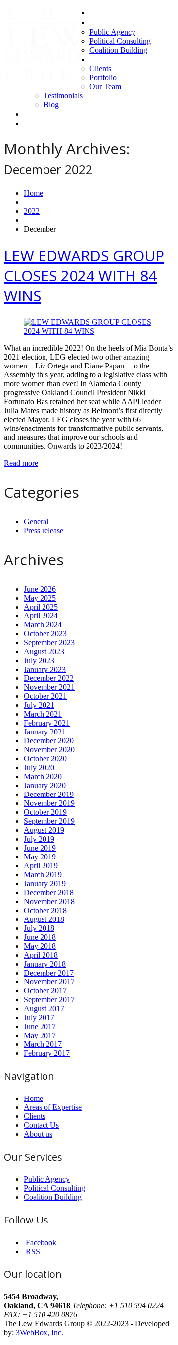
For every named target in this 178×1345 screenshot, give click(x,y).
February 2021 (47, 723)
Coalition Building (118, 50)
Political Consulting (120, 41)
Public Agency (112, 32)
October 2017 (45, 990)
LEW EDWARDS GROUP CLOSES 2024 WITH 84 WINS (84, 275)
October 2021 (45, 696)
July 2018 (39, 928)
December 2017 (49, 973)
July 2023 (39, 660)
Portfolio (103, 77)
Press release (43, 530)
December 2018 (49, 892)
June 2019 (40, 848)
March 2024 (43, 624)
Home (99, 12)
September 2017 (49, 999)
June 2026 (40, 589)
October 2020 (45, 758)
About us (103, 59)
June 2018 (40, 937)
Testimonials (63, 95)
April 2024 (41, 615)
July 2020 (39, 767)
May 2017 (40, 1035)
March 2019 (43, 874)
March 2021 (43, 714)
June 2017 (40, 1026)
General (36, 521)
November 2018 (49, 901)
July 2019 (39, 839)
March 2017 (43, 1044)
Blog (51, 104)
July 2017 (39, 1017)
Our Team (105, 86)
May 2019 (40, 857)
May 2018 (40, 946)
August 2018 (44, 919)
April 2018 (41, 955)
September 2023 (49, 642)
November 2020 (49, 749)
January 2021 (45, 732)
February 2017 (47, 1053)
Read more (21, 463)
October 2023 (45, 633)
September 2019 (49, 821)
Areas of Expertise (118, 22)
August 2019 (44, 830)
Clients (100, 68)
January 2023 (45, 669)
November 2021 (49, 687)
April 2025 (41, 607)
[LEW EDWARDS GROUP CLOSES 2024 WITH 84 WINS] (89, 331)
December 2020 (49, 740)
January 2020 (45, 785)
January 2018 (45, 964)
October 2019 (45, 812)
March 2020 (43, 776)
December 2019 (49, 794)
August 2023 (44, 651)
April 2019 (41, 865)
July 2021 (39, 705)
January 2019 (45, 883)
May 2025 (40, 598)
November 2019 (49, 803)
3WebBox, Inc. (39, 1332)
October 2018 (45, 910)
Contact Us (41, 114)
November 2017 (49, 982)
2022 (32, 211)
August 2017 (44, 1008)
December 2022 (49, 678)
